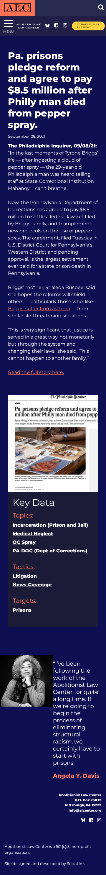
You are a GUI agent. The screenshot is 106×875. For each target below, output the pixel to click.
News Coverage (32, 584)
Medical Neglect (33, 533)
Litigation (25, 576)
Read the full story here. (36, 372)
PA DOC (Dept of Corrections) (50, 551)
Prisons (22, 610)
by (45, 863)
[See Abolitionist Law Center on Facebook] (56, 26)
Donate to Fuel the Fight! (88, 26)
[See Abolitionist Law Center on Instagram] (65, 26)
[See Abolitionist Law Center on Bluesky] (47, 26)
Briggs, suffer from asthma (39, 308)
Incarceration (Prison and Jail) (50, 525)
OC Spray (24, 542)
